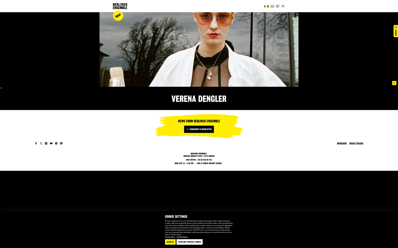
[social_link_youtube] (51, 143)
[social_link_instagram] (46, 143)
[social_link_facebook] (36, 143)
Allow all (170, 242)
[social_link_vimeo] (56, 143)
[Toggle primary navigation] (283, 6)
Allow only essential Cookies (189, 242)
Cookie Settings (182, 237)
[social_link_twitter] (41, 143)
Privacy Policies (356, 143)
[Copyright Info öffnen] (1, 88)
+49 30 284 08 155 (204, 160)
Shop (118, 16)
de (265, 6)
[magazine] (272, 6)
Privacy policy (170, 237)
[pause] (394, 83)
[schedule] (278, 6)
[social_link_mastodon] (61, 143)
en (268, 6)
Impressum (342, 143)
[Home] (120, 6)
